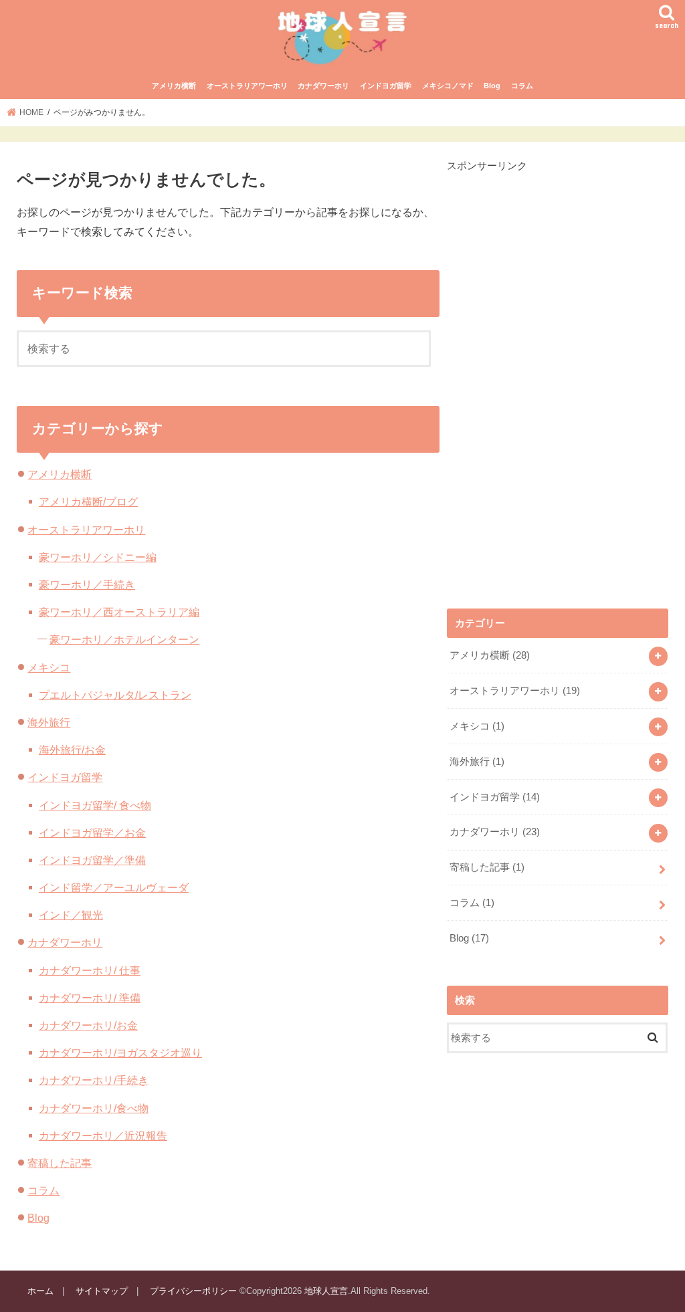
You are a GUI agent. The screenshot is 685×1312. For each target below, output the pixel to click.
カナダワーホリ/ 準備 (89, 998)
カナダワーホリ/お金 (88, 1025)
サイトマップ (102, 1291)
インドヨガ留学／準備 (92, 860)
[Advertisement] (547, 373)
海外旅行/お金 (72, 750)
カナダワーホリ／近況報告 (103, 1135)
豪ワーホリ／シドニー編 (98, 557)
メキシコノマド (448, 86)
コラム (522, 86)
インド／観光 (71, 915)
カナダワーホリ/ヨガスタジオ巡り (120, 1053)
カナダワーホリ (323, 86)
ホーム (40, 1291)
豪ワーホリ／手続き (87, 584)
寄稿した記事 (59, 1163)
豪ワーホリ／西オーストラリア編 (119, 612)
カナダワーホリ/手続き (94, 1080)
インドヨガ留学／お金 (92, 833)
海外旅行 (48, 722)
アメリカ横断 (174, 86)
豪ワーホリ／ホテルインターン (124, 639)
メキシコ (48, 667)
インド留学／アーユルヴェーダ (114, 887)
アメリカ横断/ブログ (88, 502)
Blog (492, 86)
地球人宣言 (326, 1291)
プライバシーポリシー (193, 1291)
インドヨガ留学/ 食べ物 (95, 805)
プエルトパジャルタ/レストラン (115, 695)
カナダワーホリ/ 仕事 (89, 970)
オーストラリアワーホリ (247, 86)
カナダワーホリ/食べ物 (94, 1108)
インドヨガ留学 (385, 86)
